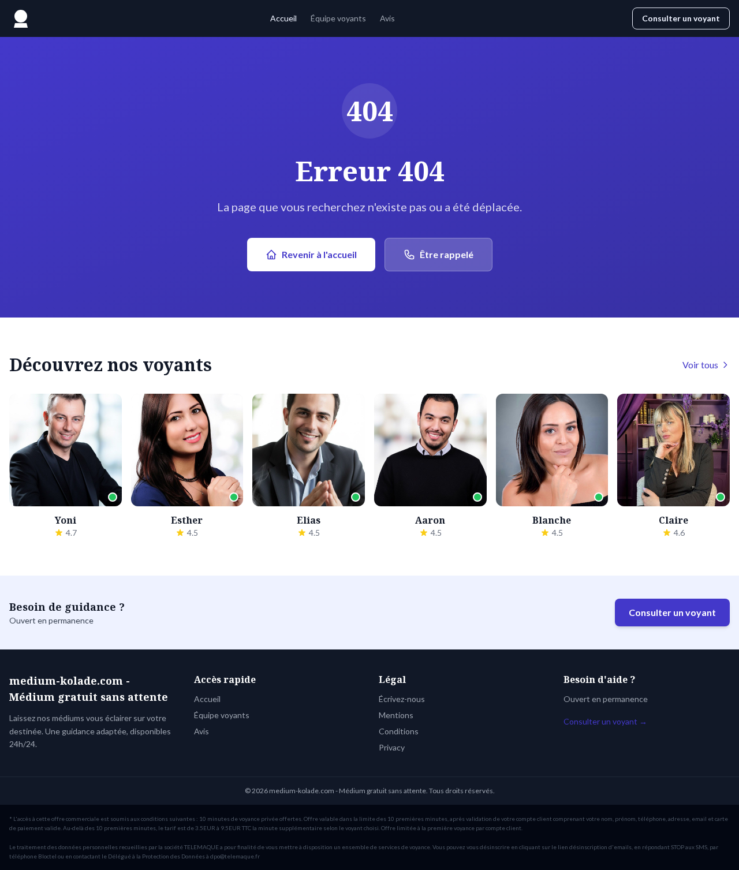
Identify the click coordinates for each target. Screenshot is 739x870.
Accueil (283, 18)
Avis (387, 18)
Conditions (399, 731)
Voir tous (700, 364)
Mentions (396, 715)
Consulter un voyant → (605, 721)
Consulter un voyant (681, 18)
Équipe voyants (338, 18)
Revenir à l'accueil (319, 254)
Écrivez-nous (402, 699)
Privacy (392, 747)
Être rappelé (446, 254)
